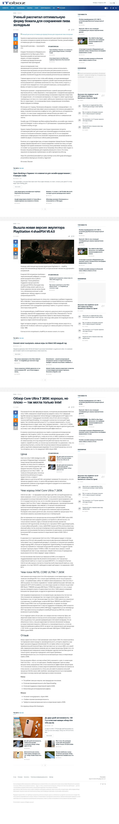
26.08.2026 (59, 472)
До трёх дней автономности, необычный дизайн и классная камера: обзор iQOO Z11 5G (65, 467)
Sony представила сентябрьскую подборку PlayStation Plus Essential (59, 59)
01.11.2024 (15, 29)
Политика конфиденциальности (39, 777)
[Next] (45, 209)
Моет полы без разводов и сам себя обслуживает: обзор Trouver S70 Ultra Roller (64, 742)
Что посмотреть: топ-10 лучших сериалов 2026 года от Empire (93, 120)
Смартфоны (21, 8)
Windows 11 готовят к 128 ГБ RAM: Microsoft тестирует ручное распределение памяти (59, 192)
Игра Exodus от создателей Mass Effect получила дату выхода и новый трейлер (93, 106)
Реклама (20, 777)
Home (14, 13)
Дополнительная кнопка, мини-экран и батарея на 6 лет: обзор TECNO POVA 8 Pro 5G (32, 754)
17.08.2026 (27, 759)
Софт (36, 8)
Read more (17, 186)
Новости (5, 8)
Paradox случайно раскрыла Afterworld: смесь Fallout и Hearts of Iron (91, 59)
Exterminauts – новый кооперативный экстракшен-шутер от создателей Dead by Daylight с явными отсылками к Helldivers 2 (59, 361)
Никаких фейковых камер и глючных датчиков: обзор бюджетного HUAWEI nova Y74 (64, 754)
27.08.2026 (52, 55)
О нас (14, 777)
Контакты (26, 777)
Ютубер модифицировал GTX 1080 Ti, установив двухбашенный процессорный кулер (91, 21)
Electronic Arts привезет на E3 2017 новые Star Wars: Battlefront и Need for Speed (88, 96)
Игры (12, 8)
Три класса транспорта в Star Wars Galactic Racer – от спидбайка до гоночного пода (59, 286)
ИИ (54, 8)
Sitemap (51, 777)
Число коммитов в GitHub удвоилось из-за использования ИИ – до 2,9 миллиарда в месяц (27, 370)
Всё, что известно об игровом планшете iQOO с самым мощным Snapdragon (93, 113)
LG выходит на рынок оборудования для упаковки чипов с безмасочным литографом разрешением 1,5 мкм (92, 51)
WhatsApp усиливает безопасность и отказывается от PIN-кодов (57, 200)
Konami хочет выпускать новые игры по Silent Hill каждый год (61, 279)
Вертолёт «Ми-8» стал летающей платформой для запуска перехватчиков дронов (91, 30)
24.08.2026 (59, 746)
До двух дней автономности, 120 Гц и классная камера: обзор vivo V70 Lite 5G (65, 458)
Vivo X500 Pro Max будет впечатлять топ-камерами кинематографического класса (96, 40)
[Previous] (42, 209)
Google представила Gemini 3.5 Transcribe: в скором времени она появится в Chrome (28, 200)
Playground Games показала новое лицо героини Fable (93, 127)
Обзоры (29, 8)
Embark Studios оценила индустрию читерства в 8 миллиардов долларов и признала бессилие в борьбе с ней (60, 370)
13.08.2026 (59, 757)
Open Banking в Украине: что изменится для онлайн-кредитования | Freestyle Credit (60, 51)
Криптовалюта (45, 8)
